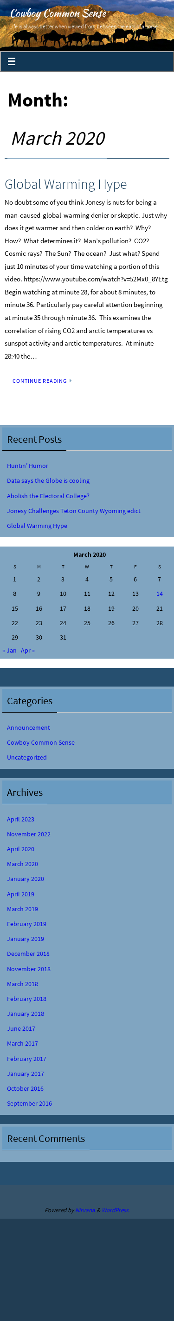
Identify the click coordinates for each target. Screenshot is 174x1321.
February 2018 (26, 998)
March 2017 (22, 1043)
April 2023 (20, 819)
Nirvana (85, 1210)
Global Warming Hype (66, 184)
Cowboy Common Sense (57, 13)
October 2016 (25, 1088)
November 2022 (29, 834)
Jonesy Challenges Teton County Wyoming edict (74, 511)
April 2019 (20, 894)
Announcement (28, 727)
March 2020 (22, 864)
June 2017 (21, 1028)
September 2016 (29, 1103)
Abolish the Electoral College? (48, 496)
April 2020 (20, 849)
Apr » (28, 650)
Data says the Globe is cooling (48, 480)
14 (159, 593)
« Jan (9, 650)
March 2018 (22, 984)
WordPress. (115, 1210)
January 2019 (25, 938)
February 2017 (26, 1058)
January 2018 (25, 1013)
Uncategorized (27, 757)
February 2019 (26, 924)
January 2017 (25, 1073)
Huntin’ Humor (27, 465)
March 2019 (22, 909)
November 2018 (29, 969)
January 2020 (25, 878)
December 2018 (28, 953)
